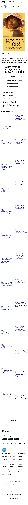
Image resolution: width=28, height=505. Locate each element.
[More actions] (25, 118)
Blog (19, 469)
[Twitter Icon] (7, 443)
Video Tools (5, 459)
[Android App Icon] (10, 439)
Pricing (9, 474)
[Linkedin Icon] (15, 443)
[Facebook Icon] (3, 443)
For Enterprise (11, 456)
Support (20, 456)
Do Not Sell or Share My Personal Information (14, 484)
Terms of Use (10, 481)
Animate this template (12, 83)
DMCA (19, 491)
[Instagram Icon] (11, 443)
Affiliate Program (20, 465)
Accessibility (18, 494)
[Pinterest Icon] (24, 443)
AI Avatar (10, 471)
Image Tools (5, 456)
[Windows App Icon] (16, 439)
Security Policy (10, 494)
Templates (4, 469)
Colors (3, 471)
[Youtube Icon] (20, 443)
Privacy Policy (18, 481)
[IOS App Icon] (4, 439)
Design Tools (3, 462)
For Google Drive (12, 462)
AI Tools (4, 466)
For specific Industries (11, 465)
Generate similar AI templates (14, 80)
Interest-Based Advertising (14, 488)
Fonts (3, 474)
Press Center (21, 471)
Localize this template (12, 86)
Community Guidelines (11, 491)
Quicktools (10, 469)
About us (20, 462)
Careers (20, 459)
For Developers (11, 459)
